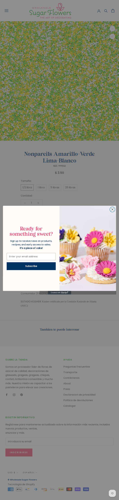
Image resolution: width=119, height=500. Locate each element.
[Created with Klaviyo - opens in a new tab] (59, 292)
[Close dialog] (112, 209)
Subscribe (31, 266)
